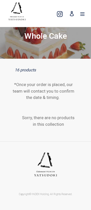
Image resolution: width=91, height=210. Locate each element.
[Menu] (82, 13)
